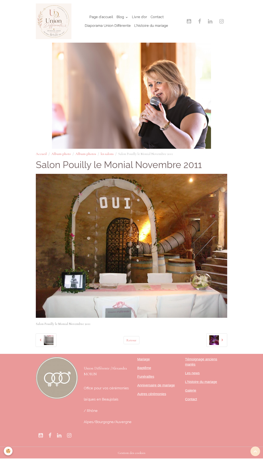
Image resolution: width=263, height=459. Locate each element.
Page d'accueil (101, 17)
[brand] (53, 21)
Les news (192, 373)
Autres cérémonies (151, 394)
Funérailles (145, 377)
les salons (107, 154)
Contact (157, 17)
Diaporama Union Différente (108, 26)
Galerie (190, 390)
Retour (131, 340)
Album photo (61, 154)
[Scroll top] (255, 451)
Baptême (144, 368)
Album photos (85, 154)
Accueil (41, 154)
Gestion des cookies (131, 453)
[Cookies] (8, 451)
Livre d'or (139, 17)
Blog (120, 17)
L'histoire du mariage (151, 26)
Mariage (143, 359)
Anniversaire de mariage (156, 385)
